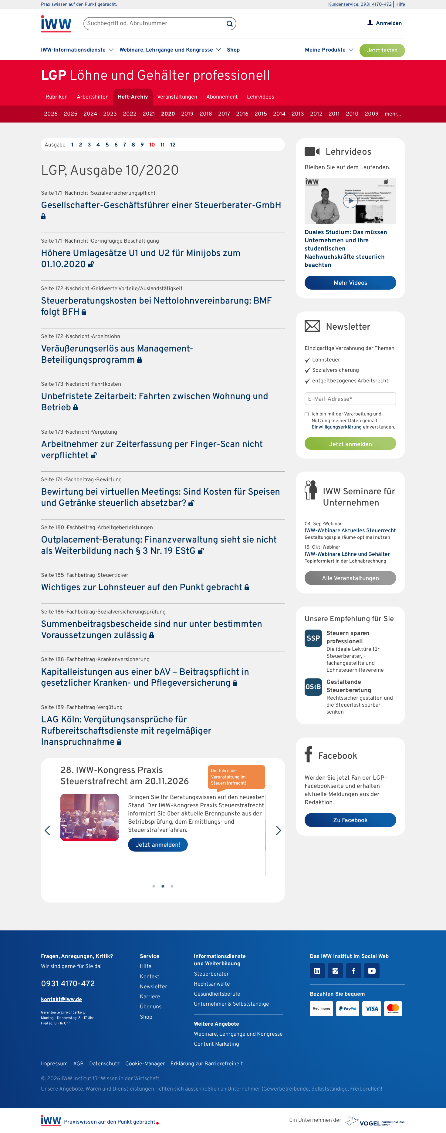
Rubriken (57, 97)
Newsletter (153, 986)
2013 (298, 114)
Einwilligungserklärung (337, 427)
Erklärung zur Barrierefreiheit (207, 1064)
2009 (372, 114)
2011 (334, 114)
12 (173, 145)
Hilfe (400, 5)
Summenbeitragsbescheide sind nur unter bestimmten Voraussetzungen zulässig (151, 630)
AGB (78, 1064)
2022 (130, 114)
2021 (149, 114)
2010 (352, 114)
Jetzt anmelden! (158, 845)
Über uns (150, 1007)
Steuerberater (211, 974)
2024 (90, 114)
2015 (261, 114)
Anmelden (389, 23)
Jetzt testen (382, 50)
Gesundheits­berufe (217, 994)
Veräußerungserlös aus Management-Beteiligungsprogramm (117, 355)
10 (152, 145)
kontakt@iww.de (61, 999)
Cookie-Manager (145, 1064)
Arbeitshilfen (93, 97)
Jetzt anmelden (350, 445)
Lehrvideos (260, 97)
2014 (279, 114)
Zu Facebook (350, 821)
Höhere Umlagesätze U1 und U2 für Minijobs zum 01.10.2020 (141, 259)
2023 (110, 114)
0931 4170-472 (68, 984)
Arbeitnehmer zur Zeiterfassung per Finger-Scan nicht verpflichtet (152, 450)
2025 (70, 114)
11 (162, 145)
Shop (233, 50)
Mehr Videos (350, 283)
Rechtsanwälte (212, 984)
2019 (187, 114)
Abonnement (222, 97)
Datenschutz (104, 1064)
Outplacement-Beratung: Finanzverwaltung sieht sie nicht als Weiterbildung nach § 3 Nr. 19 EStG (159, 546)
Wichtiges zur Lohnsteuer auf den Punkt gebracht (143, 587)
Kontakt (149, 976)
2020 (168, 114)
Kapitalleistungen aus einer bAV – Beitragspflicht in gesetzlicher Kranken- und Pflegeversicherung (145, 678)
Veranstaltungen (177, 97)
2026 (51, 114)
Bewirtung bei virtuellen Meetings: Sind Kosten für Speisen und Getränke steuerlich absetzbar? (160, 498)
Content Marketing (216, 1044)
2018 (206, 114)
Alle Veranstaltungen (350, 579)
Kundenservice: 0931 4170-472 (360, 5)
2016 (242, 114)
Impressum (54, 1064)
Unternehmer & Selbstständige (231, 1004)
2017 (224, 114)
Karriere (150, 996)
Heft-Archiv (133, 97)
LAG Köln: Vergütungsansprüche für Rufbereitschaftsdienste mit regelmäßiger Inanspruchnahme (126, 731)
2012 (316, 114)
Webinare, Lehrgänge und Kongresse (238, 1034)
